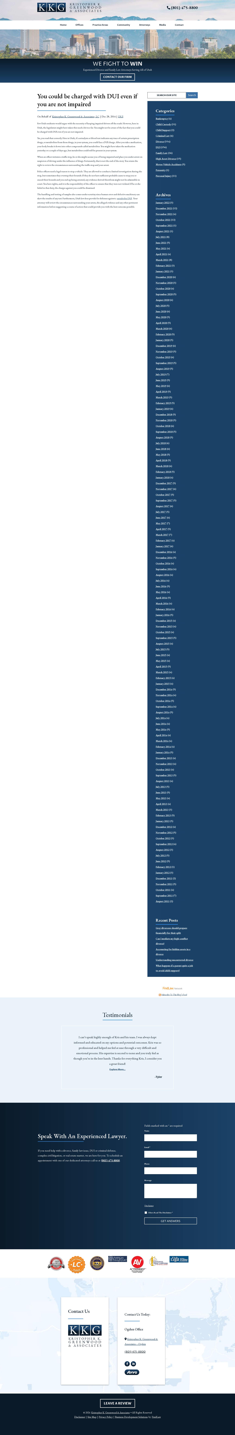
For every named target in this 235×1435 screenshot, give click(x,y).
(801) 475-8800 (184, 7)
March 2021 (162, 259)
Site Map (91, 1417)
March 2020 (162, 328)
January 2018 (163, 477)
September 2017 (164, 500)
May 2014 (161, 729)
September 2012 (164, 844)
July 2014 (161, 718)
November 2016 (164, 557)
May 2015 (161, 660)
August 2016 (162, 574)
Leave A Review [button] (117, 1403)
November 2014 (164, 695)
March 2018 (162, 466)
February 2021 (163, 265)
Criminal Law (163, 135)
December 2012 (164, 826)
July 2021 (161, 236)
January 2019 (163, 408)
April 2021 (161, 254)
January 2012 (163, 872)
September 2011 (164, 895)
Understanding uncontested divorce (174, 959)
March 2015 (162, 672)
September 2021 (164, 225)
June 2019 (161, 380)
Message (148, 1180)
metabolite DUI (124, 198)
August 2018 (162, 437)
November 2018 (164, 420)
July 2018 (161, 443)
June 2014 (161, 723)
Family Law (162, 152)
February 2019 (163, 403)
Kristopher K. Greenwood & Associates (110, 1412)
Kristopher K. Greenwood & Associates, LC (75, 116)
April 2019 (161, 391)
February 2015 (163, 677)
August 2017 (162, 506)
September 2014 (164, 706)
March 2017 (162, 534)
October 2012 (163, 838)
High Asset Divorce (166, 158)
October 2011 (163, 889)
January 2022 (163, 202)
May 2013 (161, 798)
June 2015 (161, 655)
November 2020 (164, 282)
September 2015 (164, 637)
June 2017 (161, 517)
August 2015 (162, 643)
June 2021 (161, 242)
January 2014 (163, 752)
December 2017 (164, 483)
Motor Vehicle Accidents (169, 164)
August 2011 (162, 901)
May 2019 (161, 385)
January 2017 (163, 546)
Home (63, 24)
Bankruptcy (162, 118)
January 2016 (163, 614)
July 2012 (161, 855)
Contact (179, 24)
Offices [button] (79, 24)
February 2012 (163, 866)
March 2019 (162, 397)
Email (147, 1147)
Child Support (163, 130)
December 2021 (164, 208)
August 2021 (162, 231)
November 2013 (164, 763)
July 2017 (161, 511)
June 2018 (161, 448)
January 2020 (163, 340)
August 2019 (162, 368)
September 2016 (164, 569)
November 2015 (164, 626)
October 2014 (163, 700)
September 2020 (164, 294)
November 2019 (164, 351)
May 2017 (161, 523)
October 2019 (163, 357)
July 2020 (161, 305)
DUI (120, 116)
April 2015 (161, 666)
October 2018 (163, 425)
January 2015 (163, 683)
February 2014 (163, 746)
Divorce (160, 141)
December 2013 (164, 758)
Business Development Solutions (131, 1417)
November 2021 (164, 214)
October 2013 (163, 769)
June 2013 (161, 792)
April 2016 (161, 597)
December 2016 (164, 551)
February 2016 (163, 609)
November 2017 (164, 488)
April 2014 (161, 735)
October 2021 (163, 219)
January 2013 (163, 821)
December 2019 (164, 345)
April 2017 (161, 529)
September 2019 (164, 362)
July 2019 (161, 374)
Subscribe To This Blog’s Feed (174, 994)
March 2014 (162, 740)
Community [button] (123, 24)
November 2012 (164, 832)
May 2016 (161, 592)
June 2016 (161, 586)
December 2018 (164, 414)
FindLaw (156, 1417)
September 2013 (164, 775)
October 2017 (163, 494)
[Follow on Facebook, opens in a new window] (127, 1363)
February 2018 (163, 471)
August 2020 (162, 299)
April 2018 (161, 460)
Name (146, 1131)
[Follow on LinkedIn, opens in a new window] (133, 1363)
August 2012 (162, 849)
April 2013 (161, 803)
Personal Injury (163, 175)
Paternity (161, 170)
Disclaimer (149, 1205)
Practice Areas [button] (100, 24)
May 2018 (161, 454)
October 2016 (163, 563)
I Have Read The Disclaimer (160, 1212)
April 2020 (161, 322)
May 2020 (161, 317)
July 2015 (161, 649)
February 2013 (163, 815)
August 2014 (162, 712)
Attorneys (144, 24)
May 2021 (161, 248)
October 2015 (163, 632)
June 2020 (161, 311)
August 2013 (162, 781)
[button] (62, 1057)
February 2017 (163, 540)
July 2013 (161, 786)
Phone (147, 1164)
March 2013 (162, 809)
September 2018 (164, 431)
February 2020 (163, 334)
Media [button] (162, 24)
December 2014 (164, 689)
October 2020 (163, 288)
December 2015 (164, 620)
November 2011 (164, 884)
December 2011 (164, 878)
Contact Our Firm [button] (117, 77)
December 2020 (164, 277)
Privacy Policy (106, 1417)
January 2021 (163, 271)
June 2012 (161, 861)
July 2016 (161, 580)
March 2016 (162, 603)
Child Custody (163, 124)
